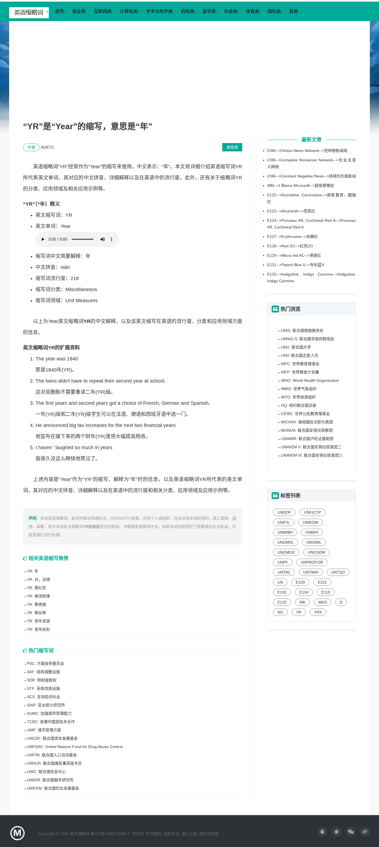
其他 (293, 11)
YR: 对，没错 (38, 579)
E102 (282, 592)
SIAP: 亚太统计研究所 (46, 705)
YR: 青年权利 (38, 629)
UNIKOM (310, 522)
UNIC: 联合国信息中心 (46, 771)
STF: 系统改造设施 (43, 688)
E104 (304, 592)
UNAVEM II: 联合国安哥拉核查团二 (311, 447)
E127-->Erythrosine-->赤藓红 (292, 236)
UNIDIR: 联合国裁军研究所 (50, 780)
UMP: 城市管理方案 (44, 730)
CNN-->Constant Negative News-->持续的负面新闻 (311, 176)
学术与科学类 (159, 11)
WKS (322, 602)
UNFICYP (312, 512)
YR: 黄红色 (36, 588)
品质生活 (171, 833)
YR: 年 (32, 571)
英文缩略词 (79, 833)
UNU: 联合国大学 (296, 347)
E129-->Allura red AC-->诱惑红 (294, 255)
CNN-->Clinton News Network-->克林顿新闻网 (307, 150)
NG (280, 612)
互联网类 (103, 11)
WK (302, 602)
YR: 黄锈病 (36, 604)
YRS (318, 612)
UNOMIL (314, 542)
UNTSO (338, 572)
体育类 (252, 11)
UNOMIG (285, 542)
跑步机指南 (209, 833)
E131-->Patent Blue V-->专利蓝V (295, 265)
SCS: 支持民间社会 (43, 697)
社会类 (230, 11)
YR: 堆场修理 (38, 596)
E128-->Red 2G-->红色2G (290, 246)
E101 (322, 582)
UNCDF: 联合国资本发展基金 (52, 738)
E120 (282, 602)
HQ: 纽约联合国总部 (298, 405)
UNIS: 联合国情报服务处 (302, 330)
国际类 (274, 11)
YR (298, 612)
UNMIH (311, 532)
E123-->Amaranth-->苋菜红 (291, 211)
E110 (325, 592)
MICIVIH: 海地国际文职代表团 (307, 422)
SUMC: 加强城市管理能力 (49, 713)
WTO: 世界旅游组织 (298, 397)
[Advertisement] (189, 76)
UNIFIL (283, 522)
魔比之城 (189, 833)
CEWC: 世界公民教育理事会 (305, 413)
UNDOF (284, 512)
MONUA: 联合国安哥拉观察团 (307, 430)
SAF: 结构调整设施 (43, 672)
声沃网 (138, 833)
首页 (59, 11)
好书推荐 (153, 833)
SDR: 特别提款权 (42, 680)
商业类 (78, 11)
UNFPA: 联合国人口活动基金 (52, 755)
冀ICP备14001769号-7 (110, 833)
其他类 (232, 147)
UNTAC (283, 572)
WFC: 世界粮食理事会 (300, 364)
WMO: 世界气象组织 (299, 388)
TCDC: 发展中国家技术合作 (51, 721)
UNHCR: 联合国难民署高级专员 (54, 763)
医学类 (209, 11)
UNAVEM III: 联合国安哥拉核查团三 (312, 455)
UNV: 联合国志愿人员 (299, 355)
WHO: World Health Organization (310, 380)
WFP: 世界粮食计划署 (300, 372)
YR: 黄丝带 (36, 613)
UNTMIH (311, 572)
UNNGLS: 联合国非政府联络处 (307, 339)
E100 (300, 582)
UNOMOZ (286, 552)
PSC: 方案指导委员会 (45, 663)
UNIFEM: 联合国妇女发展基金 (53, 788)
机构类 (187, 11)
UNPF (282, 562)
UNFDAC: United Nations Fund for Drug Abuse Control (75, 746)
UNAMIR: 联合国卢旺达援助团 (307, 438)
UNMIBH (285, 532)
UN (280, 582)
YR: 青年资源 (38, 621)
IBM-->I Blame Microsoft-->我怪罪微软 (300, 185)
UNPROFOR (312, 562)
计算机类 (129, 11)
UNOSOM (316, 552)
